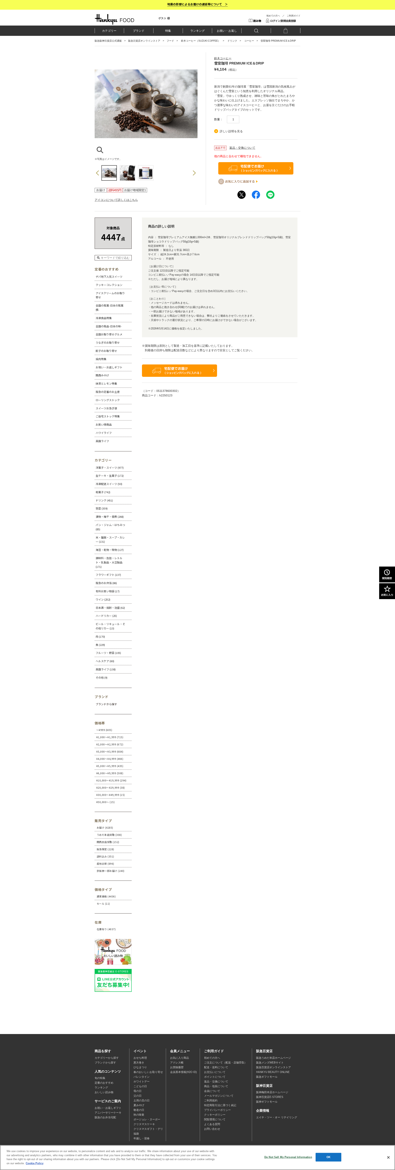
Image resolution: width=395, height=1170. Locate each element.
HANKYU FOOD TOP (114, 19)
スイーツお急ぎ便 (106, 408)
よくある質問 (212, 1124)
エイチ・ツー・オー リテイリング (276, 1117)
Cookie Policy (34, 1163)
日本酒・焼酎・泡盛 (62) (110, 608)
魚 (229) (100, 645)
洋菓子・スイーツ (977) (110, 468)
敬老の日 (139, 1110)
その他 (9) (101, 677)
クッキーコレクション (109, 285)
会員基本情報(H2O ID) (183, 1072)
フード (170, 40)
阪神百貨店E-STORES (269, 1097)
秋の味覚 (139, 1114)
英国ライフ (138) (106, 669)
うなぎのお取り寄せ (108, 342)
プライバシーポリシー (217, 1110)
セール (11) (103, 903)
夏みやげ (139, 1105)
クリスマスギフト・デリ (148, 1129)
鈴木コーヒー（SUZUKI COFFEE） (200, 40)
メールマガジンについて (219, 1095)
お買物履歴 (177, 1067)
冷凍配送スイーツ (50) (109, 484)
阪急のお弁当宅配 (105, 1117)
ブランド (138, 30)
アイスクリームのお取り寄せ (110, 295)
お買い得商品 (104, 424)
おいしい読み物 (104, 1092)
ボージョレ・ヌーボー (147, 1119)
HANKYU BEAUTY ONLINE (273, 1072)
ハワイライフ (104, 433)
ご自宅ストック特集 (108, 416)
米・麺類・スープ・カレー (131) (110, 539)
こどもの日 (140, 1086)
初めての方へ (273, 15)
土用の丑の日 (142, 1100)
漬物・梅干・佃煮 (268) (110, 517)
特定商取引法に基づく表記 (220, 1105)
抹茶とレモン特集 (106, 383)
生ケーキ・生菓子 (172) (110, 476)
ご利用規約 (210, 1100)
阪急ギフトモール (267, 1076)
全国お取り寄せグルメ (109, 334)
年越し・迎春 (142, 1138)
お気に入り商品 (179, 1057)
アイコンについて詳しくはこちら (116, 199)
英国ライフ (102, 441)
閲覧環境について (214, 1119)
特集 (168, 30)
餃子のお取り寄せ (106, 351)
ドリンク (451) (104, 500)
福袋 (136, 1133)
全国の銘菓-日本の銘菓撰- (109, 307)
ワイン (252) (103, 599)
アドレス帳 (177, 1062)
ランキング (197, 30)
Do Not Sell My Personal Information (288, 1157)
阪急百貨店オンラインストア (144, 40)
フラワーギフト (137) (108, 575)
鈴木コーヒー (222, 58)
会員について (212, 1091)
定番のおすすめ (104, 1082)
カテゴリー (109, 30)
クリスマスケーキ (144, 1124)
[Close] (388, 1157)
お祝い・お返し (227, 30)
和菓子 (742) (103, 492)
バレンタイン (142, 1076)
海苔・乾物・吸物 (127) (110, 550)
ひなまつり (140, 1067)
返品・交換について (242, 147)
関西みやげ (102, 375)
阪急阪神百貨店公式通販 (108, 40)
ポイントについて (214, 1076)
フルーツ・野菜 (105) (108, 653)
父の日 (138, 1095)
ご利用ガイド (293, 15)
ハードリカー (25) (106, 616)
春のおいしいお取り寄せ (148, 1072)
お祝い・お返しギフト (109, 367)
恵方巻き (139, 1062)
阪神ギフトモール (267, 1101)
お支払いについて (214, 1072)
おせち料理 (140, 1057)
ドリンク (232, 40)
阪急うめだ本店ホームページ (273, 1057)
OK (328, 1157)
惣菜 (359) (102, 508)
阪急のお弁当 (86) (106, 583)
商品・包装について (216, 1086)
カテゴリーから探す (107, 1057)
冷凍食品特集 (104, 318)
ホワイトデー (142, 1081)
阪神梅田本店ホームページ (272, 1092)
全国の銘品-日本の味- (109, 326)
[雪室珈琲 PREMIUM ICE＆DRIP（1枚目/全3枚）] (146, 153)
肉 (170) (100, 636)
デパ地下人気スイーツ (109, 277)
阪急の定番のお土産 (108, 392)
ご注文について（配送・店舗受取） (225, 1062)
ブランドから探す (105, 1062)
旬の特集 (100, 1078)
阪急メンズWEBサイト (270, 1062)
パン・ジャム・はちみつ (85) (110, 527)
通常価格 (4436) (106, 896)
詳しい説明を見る (231, 131)
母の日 (138, 1091)
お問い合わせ (212, 1129)
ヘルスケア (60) (105, 661)
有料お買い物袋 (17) (108, 591)
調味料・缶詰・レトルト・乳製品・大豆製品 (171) (109, 562)
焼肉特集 (101, 359)
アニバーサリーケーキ (108, 1112)
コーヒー (249, 40)
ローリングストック (108, 400)
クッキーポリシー (214, 1114)
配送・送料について (216, 1067)
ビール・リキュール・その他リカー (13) (110, 626)
